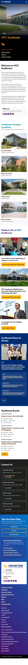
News (3, 400)
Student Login (4, 610)
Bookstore (3, 619)
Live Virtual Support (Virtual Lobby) (12, 555)
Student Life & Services (7, 594)
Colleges (4, 33)
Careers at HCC (5, 624)
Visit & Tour (14, 530)
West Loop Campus (6, 219)
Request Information (14, 534)
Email (2, 615)
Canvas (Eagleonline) (5, 612)
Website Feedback (5, 650)
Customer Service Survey (6, 639)
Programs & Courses (6, 587)
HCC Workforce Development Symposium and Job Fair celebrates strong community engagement (13, 393)
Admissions (4, 590)
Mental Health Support (6, 626)
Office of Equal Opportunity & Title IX (9, 641)
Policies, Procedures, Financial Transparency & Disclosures (14, 632)
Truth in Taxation (5, 646)
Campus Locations (7, 576)
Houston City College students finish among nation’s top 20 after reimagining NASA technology (13, 367)
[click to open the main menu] (26, 2)
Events (3, 601)
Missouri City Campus (6, 173)
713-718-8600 (8, 477)
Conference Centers (6, 57)
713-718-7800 (8, 498)
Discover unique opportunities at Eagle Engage (13, 264)
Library (2, 622)
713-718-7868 (8, 509)
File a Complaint (4, 648)
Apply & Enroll (14, 526)
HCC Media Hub (5, 604)
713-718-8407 (8, 487)
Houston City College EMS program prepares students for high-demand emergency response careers (13, 377)
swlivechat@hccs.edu (10, 475)
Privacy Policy (4, 634)
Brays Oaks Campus (6, 150)
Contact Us (5, 578)
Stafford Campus (5, 196)
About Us (3, 54)
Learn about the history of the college (11, 297)
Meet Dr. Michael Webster (8, 328)
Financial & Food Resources (10, 550)
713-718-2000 (8, 570)
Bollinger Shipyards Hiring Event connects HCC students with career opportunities (13, 385)
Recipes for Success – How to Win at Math (12, 416)
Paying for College (7, 548)
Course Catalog (4, 617)
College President (5, 52)
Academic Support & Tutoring (10, 552)
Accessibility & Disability (6, 636)
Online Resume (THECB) (6, 643)
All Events (4, 454)
